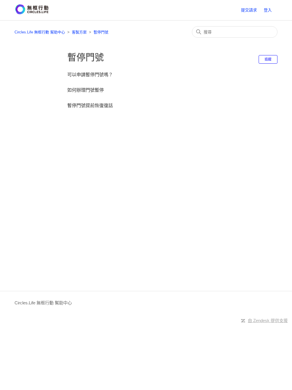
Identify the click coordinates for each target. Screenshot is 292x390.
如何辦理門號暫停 (85, 90)
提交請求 (249, 10)
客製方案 (79, 32)
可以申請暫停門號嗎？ (90, 74)
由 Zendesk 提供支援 (268, 320)
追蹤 (268, 59)
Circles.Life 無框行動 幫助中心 (40, 32)
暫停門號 (101, 32)
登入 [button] (268, 10)
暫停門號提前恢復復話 (90, 105)
